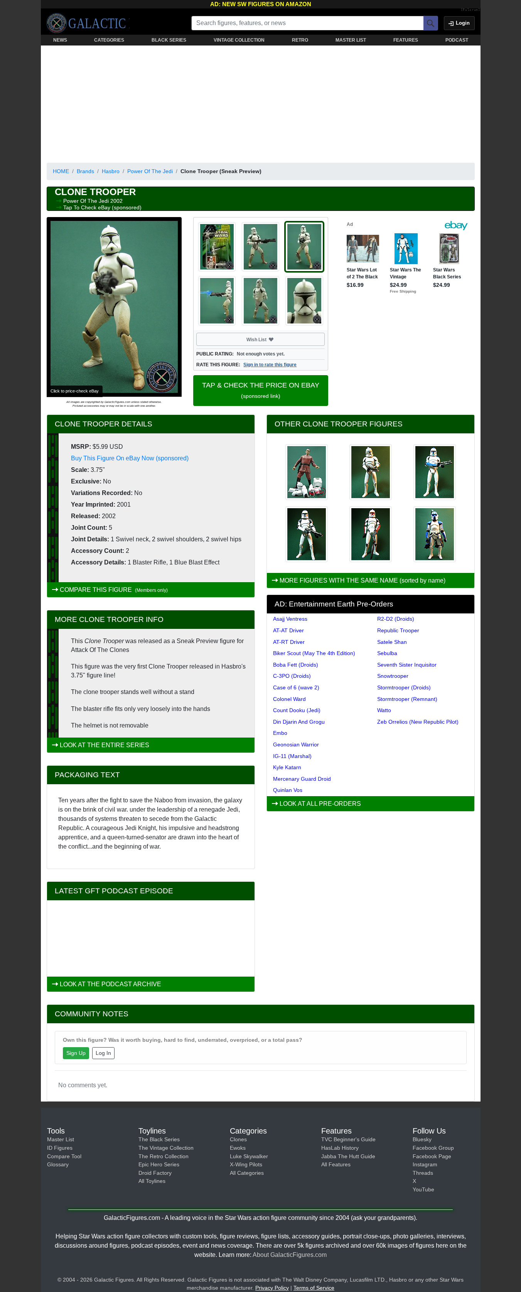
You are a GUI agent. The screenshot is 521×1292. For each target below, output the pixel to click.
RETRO (300, 40)
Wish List (271, 339)
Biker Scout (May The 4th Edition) (314, 653)
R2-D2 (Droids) (395, 619)
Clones (238, 1139)
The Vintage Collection (166, 1148)
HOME (61, 171)
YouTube (423, 1189)
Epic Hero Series (158, 1164)
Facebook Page (432, 1156)
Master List (60, 1139)
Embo (280, 733)
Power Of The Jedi (150, 171)
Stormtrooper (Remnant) (407, 699)
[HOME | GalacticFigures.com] (88, 23)
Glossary (58, 1164)
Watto (384, 710)
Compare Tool (64, 1156)
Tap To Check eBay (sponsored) (102, 207)
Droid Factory (155, 1173)
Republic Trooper (398, 630)
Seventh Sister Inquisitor (407, 665)
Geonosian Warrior (296, 744)
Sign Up (76, 1053)
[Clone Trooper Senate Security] (370, 534)
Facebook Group (433, 1148)
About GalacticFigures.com (290, 1255)
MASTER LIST (351, 40)
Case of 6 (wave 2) (296, 687)
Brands (85, 171)
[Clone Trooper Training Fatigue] (306, 472)
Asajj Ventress (290, 619)
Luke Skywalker (249, 1156)
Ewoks (238, 1148)
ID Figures (60, 1148)
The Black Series (159, 1139)
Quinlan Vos (287, 790)
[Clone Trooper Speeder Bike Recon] (306, 534)
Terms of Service (313, 1288)
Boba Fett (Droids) (295, 665)
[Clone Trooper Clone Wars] (370, 472)
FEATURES (405, 40)
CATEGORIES (109, 40)
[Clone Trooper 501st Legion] (434, 472)
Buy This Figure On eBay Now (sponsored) (130, 458)
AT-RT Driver (289, 642)
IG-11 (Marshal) (292, 756)
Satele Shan (392, 642)
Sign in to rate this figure (270, 364)
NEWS (60, 40)
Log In (103, 1053)
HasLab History (340, 1148)
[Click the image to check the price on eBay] (114, 307)
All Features (336, 1164)
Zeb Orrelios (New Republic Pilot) (418, 722)
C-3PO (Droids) (292, 676)
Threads (423, 1173)
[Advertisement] (261, 103)
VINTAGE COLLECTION (239, 40)
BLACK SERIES (169, 40)
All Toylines (151, 1181)
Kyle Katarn (287, 767)
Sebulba (387, 653)
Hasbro (111, 171)
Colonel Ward (289, 699)
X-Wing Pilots (246, 1164)
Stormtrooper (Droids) (404, 687)
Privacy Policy (272, 1288)
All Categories (247, 1173)
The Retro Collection (163, 1156)
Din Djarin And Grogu (299, 722)
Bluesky (422, 1139)
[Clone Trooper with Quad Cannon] (434, 534)
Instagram (425, 1164)
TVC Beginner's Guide (348, 1139)
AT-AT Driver (288, 630)
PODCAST (456, 40)
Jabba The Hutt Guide (348, 1156)
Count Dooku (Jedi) (296, 710)
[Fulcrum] (471, 10)
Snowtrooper (392, 676)
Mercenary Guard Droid (302, 779)
